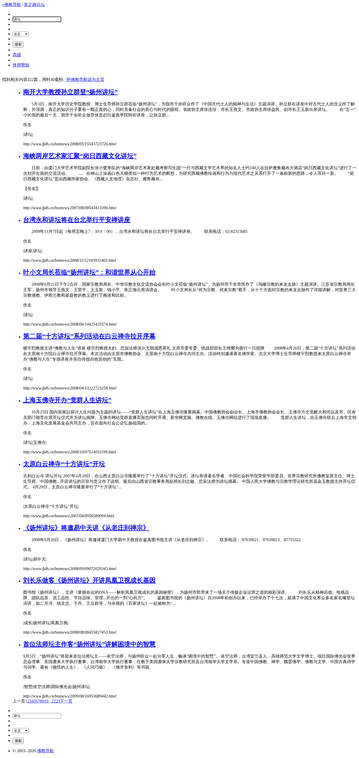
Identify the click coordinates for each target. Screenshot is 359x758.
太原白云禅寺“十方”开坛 (64, 463)
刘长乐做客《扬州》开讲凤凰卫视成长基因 (89, 580)
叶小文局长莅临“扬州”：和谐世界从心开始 (89, 272)
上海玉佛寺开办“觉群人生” (67, 400)
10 (46, 701)
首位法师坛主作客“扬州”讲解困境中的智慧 (89, 644)
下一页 (66, 701)
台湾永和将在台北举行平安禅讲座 (76, 219)
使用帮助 (21, 65)
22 (54, 701)
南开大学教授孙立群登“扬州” (70, 92)
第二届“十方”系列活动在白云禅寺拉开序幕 (89, 336)
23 (58, 701)
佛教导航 (45, 751)
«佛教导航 (11, 4)
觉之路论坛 (34, 4)
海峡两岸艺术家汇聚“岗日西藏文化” (80, 155)
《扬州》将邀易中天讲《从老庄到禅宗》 (86, 527)
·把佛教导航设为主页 (84, 79)
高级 (17, 55)
